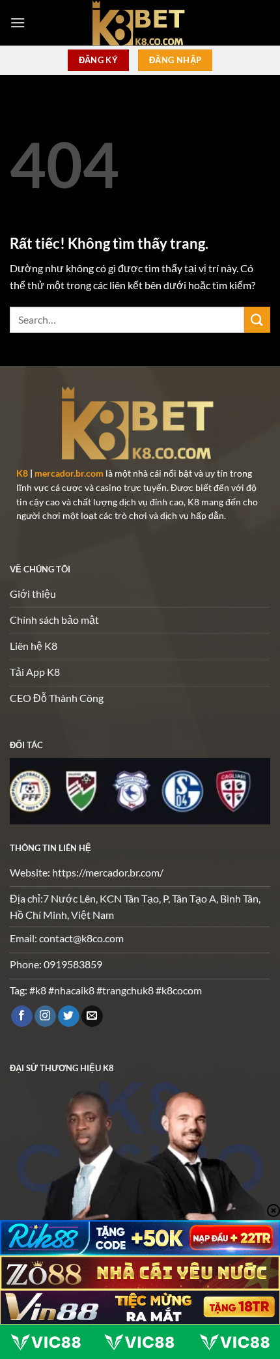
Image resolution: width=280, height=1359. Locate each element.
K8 (22, 473)
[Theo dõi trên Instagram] (45, 1016)
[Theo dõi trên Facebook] (22, 1016)
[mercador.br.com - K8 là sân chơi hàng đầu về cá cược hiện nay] (140, 23)
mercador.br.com (69, 473)
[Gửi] (257, 319)
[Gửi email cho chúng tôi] (92, 1016)
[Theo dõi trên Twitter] (68, 1016)
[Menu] (17, 22)
